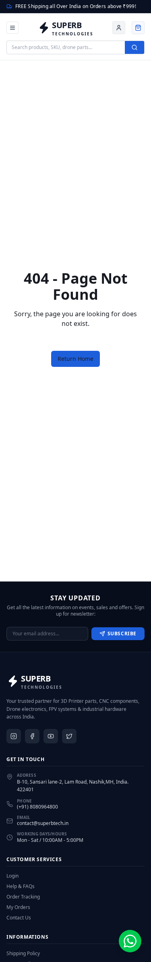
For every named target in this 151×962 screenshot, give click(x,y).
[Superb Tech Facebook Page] (32, 736)
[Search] (134, 47)
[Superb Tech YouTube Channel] (50, 736)
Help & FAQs (20, 886)
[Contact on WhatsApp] (130, 941)
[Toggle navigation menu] (12, 28)
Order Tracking (23, 897)
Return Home (75, 358)
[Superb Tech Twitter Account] (69, 736)
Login (12, 876)
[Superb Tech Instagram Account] (13, 736)
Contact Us (18, 918)
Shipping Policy (23, 953)
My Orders (18, 907)
